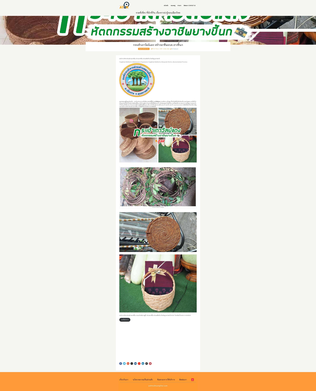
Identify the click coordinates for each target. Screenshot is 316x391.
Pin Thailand (174, 49)
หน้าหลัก (166, 5)
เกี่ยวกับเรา (123, 379)
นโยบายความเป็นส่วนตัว (143, 379)
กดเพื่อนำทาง (125, 319)
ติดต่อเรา (183, 379)
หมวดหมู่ (173, 5)
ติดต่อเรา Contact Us (189, 5)
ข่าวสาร (179, 5)
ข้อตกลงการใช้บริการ (166, 379)
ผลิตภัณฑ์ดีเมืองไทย (144, 49)
